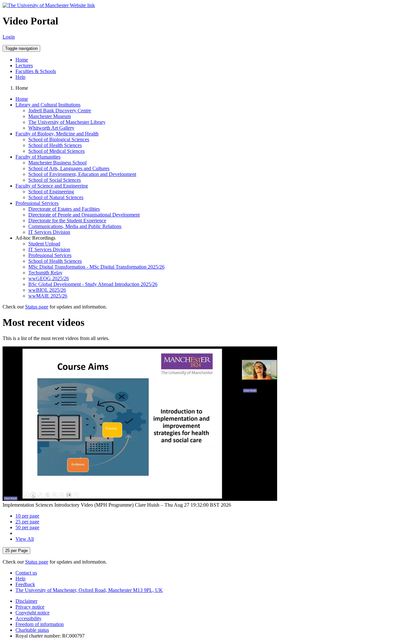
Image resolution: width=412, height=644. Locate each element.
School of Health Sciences (55, 145)
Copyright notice (32, 612)
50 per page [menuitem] (27, 527)
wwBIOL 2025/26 (47, 290)
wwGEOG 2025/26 (48, 278)
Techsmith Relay (45, 272)
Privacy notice (29, 607)
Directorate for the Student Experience (67, 220)
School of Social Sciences (54, 180)
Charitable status (32, 630)
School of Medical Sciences (56, 151)
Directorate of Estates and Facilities (64, 209)
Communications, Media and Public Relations (74, 226)
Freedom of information (39, 624)
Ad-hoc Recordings (35, 238)
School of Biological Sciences (58, 139)
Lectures (24, 65)
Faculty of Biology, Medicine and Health (56, 133)
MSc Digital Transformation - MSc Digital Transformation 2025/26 (96, 267)
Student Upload (44, 243)
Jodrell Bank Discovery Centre (59, 110)
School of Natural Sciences (55, 197)
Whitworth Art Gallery (51, 128)
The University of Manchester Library (67, 122)
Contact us (26, 572)
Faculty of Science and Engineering (51, 186)
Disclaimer (26, 601)
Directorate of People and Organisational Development (84, 214)
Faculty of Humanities (38, 157)
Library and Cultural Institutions (47, 104)
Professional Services (37, 203)
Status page (36, 306)
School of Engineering (51, 191)
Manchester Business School (57, 162)
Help (20, 77)
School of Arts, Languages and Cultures (68, 168)
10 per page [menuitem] (27, 516)
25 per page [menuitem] (27, 521)
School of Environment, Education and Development (82, 174)
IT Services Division (49, 232)
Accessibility (28, 618)
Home (21, 59)
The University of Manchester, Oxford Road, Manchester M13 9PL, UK (89, 590)
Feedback (25, 584)
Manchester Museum (49, 116)
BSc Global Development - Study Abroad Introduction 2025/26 (92, 284)
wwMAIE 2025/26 (47, 296)
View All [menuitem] (24, 539)
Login (9, 37)
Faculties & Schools (35, 71)
